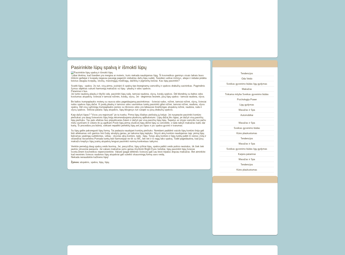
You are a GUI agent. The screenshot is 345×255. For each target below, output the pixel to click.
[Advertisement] (132, 29)
